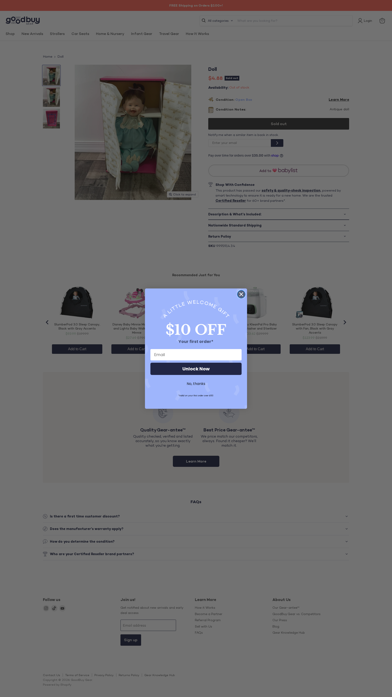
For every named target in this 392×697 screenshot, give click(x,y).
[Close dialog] (241, 294)
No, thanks (196, 383)
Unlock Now (196, 369)
